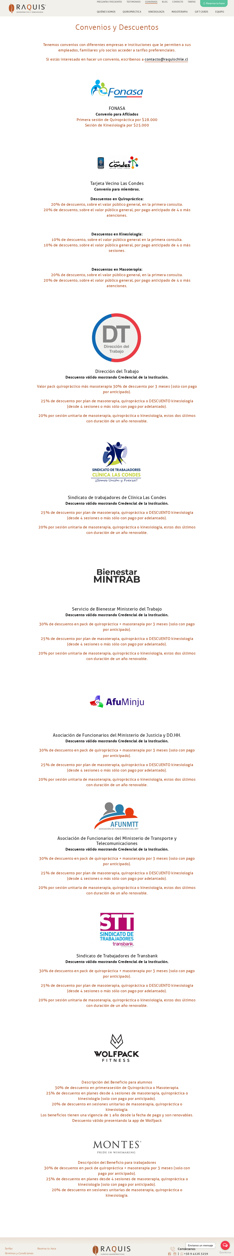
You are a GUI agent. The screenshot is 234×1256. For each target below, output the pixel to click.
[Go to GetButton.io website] (225, 1252)
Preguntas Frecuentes (109, 1)
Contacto (177, 1)
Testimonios (134, 1)
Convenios (151, 1)
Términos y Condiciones (19, 1253)
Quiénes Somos (106, 11)
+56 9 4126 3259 (195, 1253)
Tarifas (192, 1)
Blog (165, 1)
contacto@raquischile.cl (166, 59)
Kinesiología (156, 11)
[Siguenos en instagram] (175, 1254)
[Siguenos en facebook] (170, 1254)
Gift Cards (201, 11)
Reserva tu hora (215, 3)
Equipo (219, 11)
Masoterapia (180, 11)
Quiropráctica (132, 11)
